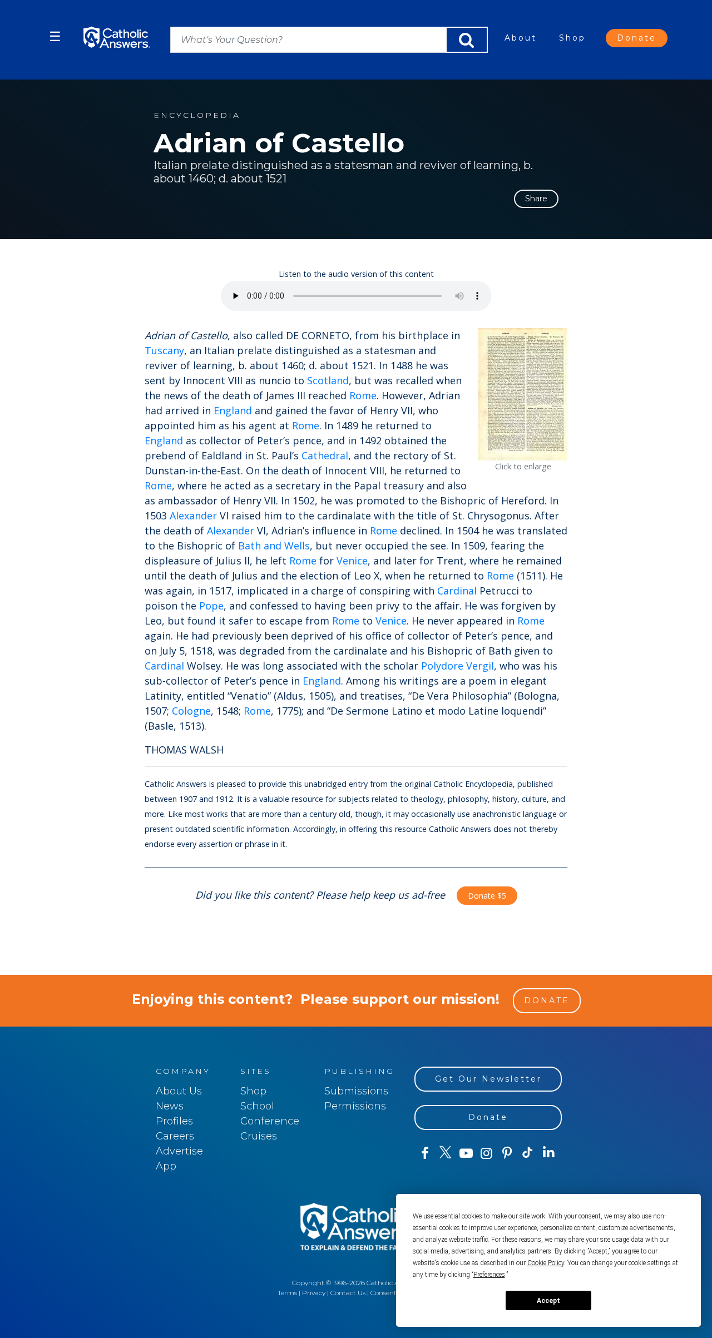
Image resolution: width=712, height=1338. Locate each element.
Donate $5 (487, 895)
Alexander (193, 515)
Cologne (191, 710)
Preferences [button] (489, 1274)
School (257, 1106)
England (233, 410)
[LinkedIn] (548, 1152)
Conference (269, 1121)
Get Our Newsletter (488, 1079)
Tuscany (164, 350)
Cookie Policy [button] (545, 1263)
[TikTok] (527, 1153)
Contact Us (347, 1293)
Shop (572, 38)
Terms (287, 1293)
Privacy (313, 1293)
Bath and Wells (274, 545)
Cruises (258, 1136)
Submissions (356, 1091)
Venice (352, 560)
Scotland (328, 380)
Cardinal (457, 590)
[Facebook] (424, 1153)
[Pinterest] (507, 1153)
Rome (363, 395)
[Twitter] (445, 1153)
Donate (636, 38)
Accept (548, 1301)
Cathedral (324, 455)
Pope (211, 605)
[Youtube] (466, 1153)
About (521, 38)
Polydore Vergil (457, 665)
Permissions (355, 1106)
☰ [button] (55, 36)
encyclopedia (197, 115)
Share (536, 199)
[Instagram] (486, 1153)
